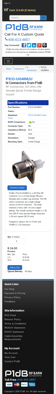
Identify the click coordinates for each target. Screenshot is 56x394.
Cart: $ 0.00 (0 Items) (22, 10)
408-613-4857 (19, 40)
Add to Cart (15, 267)
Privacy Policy (12, 297)
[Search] (43, 17)
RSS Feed (10, 315)
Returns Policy (12, 319)
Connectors (19, 69)
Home (8, 69)
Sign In (7, 3)
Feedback (9, 301)
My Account (11, 353)
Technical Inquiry (17, 188)
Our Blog (9, 289)
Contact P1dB (12, 361)
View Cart (9, 357)
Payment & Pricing (14, 293)
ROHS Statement (14, 332)
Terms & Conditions (15, 323)
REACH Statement (14, 328)
